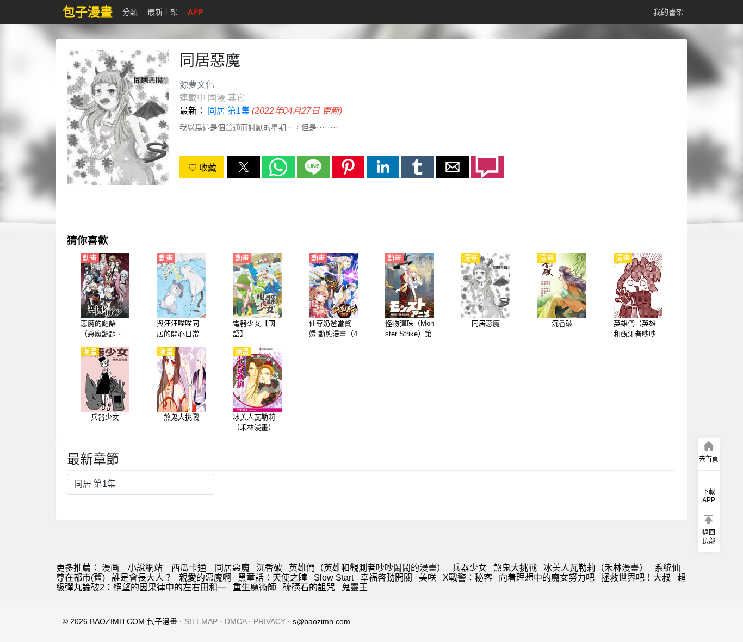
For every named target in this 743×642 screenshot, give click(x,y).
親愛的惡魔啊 (205, 577)
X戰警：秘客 (467, 577)
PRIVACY (269, 621)
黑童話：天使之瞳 (272, 577)
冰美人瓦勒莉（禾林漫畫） (595, 567)
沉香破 (269, 567)
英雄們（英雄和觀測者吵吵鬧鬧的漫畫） (367, 567)
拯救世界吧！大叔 (636, 577)
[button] (243, 167)
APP (195, 12)
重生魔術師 (254, 587)
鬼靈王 (355, 587)
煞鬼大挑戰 (515, 567)
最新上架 (162, 12)
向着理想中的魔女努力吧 (547, 577)
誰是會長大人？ (142, 577)
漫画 (110, 567)
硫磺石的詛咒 (309, 587)
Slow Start (334, 577)
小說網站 (145, 567)
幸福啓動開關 (386, 577)
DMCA (235, 621)
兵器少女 (469, 567)
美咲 (427, 577)
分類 (130, 12)
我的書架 (668, 12)
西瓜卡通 (188, 567)
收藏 (206, 167)
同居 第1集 (229, 110)
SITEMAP (201, 621)
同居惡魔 (232, 567)
